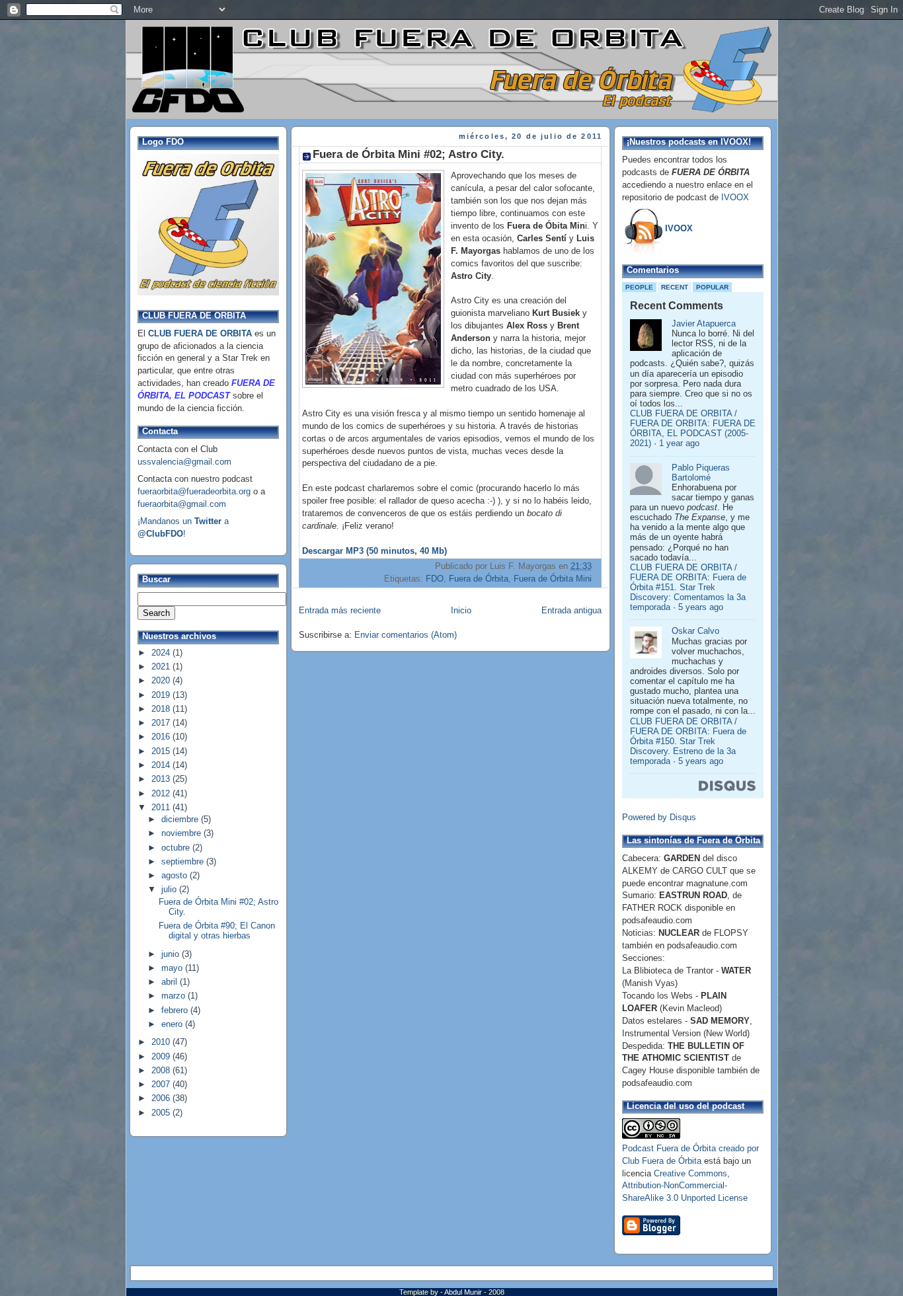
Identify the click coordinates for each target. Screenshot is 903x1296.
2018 (162, 709)
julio (170, 889)
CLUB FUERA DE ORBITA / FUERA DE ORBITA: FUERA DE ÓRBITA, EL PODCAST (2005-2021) (693, 428)
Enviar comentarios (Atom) (405, 635)
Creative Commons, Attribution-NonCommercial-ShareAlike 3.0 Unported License (685, 1186)
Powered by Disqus (659, 817)
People (639, 287)
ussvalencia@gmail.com (184, 462)
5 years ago (700, 607)
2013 (162, 779)
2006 (162, 1098)
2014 (162, 765)
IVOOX (735, 197)
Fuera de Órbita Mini (553, 579)
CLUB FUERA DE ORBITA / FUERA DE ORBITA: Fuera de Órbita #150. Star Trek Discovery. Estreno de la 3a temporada (688, 742)
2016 (162, 737)
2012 (162, 793)
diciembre (181, 819)
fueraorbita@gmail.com (181, 504)
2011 (162, 807)
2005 (162, 1113)
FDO (435, 579)
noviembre (182, 833)
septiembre (183, 861)
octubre (176, 848)
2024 (162, 653)
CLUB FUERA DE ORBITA (200, 333)
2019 (162, 695)
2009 (162, 1056)
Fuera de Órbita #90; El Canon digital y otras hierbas (217, 930)
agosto (175, 875)
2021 (162, 666)
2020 (162, 680)
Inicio (461, 610)
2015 (162, 751)
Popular (712, 287)
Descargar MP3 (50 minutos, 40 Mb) (374, 551)
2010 (162, 1042)
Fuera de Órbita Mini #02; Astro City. (408, 154)
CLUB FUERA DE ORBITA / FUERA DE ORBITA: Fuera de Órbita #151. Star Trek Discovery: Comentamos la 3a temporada (688, 588)
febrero (175, 1010)
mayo (173, 968)
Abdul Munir (464, 1292)
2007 (162, 1084)
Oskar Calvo (695, 631)
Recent (674, 287)
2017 (162, 723)
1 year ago (679, 443)
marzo (174, 996)
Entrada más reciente (340, 610)
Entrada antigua (571, 610)
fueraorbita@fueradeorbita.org (194, 491)
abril (170, 982)
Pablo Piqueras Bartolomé (701, 472)
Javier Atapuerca (704, 323)
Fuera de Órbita (478, 579)
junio (171, 954)
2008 (162, 1070)
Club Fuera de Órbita (661, 1161)
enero (173, 1024)
